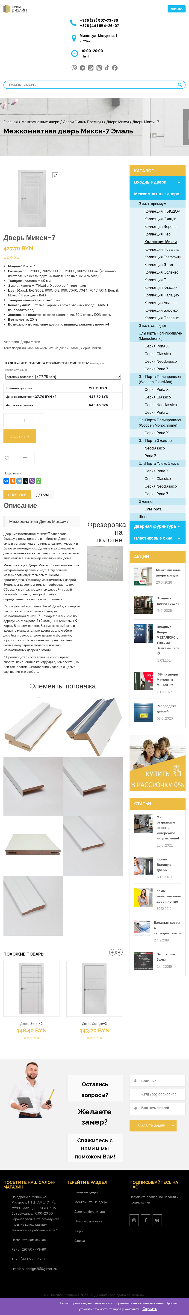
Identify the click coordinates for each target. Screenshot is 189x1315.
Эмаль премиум (152, 204)
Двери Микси (117, 122)
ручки (10, 640)
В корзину (17, 436)
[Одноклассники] (12, 481)
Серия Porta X (157, 346)
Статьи (79, 1240)
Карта (7, 625)
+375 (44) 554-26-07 (99, 25)
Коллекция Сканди (160, 219)
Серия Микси (91, 348)
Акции (78, 1231)
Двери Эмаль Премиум (83, 122)
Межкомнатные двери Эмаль (57, 348)
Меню (176, 9)
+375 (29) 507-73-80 (99, 20)
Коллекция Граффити (163, 257)
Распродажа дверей (167, 708)
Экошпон (146, 502)
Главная (10, 122)
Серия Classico (158, 354)
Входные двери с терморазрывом (167, 928)
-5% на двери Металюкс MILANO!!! (167, 680)
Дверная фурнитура (155, 526)
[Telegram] (19, 481)
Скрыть (149, 1309)
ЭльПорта (153, 509)
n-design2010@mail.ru (39, 1269)
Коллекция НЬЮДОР (162, 211)
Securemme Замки (166, 956)
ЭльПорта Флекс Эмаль (159, 463)
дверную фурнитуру (57, 635)
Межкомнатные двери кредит (168, 572)
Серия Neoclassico (161, 361)
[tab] (17, 494)
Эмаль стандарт (152, 326)
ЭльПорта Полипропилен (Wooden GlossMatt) (160, 379)
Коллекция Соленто (161, 272)
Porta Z (151, 456)
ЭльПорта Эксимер (155, 441)
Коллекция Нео (158, 234)
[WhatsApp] (38, 481)
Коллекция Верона (161, 227)
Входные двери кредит (168, 600)
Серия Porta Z (156, 369)
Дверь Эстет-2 (31, 1023)
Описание (17, 494)
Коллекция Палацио (162, 295)
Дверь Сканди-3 (94, 1023)
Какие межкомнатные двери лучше (169, 896)
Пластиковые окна (153, 538)
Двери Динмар (23, 348)
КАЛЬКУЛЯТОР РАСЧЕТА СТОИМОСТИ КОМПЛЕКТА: (54, 366)
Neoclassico (155, 448)
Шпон (143, 517)
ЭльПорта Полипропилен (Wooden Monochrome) (160, 422)
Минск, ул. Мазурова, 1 (98, 35)
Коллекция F (155, 280)
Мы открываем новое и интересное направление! (168, 827)
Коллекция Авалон (161, 303)
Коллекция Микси (161, 242)
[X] (25, 481)
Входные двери (150, 182)
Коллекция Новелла (162, 249)
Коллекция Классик (161, 288)
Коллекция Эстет (159, 265)
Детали (42, 494)
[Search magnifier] (180, 84)
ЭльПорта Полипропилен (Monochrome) (160, 336)
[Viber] (32, 481)
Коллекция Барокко (161, 310)
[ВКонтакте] (6, 481)
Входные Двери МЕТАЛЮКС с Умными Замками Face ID (168, 640)
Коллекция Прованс (162, 318)
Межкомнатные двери (40, 122)
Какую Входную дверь (164, 864)
